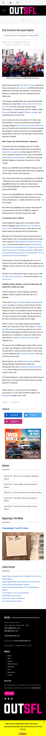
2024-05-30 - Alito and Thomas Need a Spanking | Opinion (21, 477)
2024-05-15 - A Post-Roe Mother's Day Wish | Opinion (23, 493)
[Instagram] (17, 2)
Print (9, 669)
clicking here (36, 688)
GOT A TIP (9, 693)
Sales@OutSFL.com (11, 631)
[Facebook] (3, 2)
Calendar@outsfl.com (12, 636)
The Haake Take (25, 42)
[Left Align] (43, 722)
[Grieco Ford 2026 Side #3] (23, 444)
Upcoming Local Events (15, 528)
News (9, 656)
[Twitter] (10, 2)
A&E (8, 658)
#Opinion (5, 402)
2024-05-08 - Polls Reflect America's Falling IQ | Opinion (20, 499)
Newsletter (11, 672)
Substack (5, 396)
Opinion (10, 661)
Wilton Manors (12, 664)
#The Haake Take (14, 402)
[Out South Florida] (23, 10)
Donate (10, 675)
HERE (36, 36)
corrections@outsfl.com (22, 641)
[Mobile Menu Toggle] (3, 10)
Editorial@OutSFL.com (12, 628)
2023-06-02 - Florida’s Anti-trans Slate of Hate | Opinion (20, 507)
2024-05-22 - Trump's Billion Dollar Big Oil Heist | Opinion (21, 485)
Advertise (10, 667)
